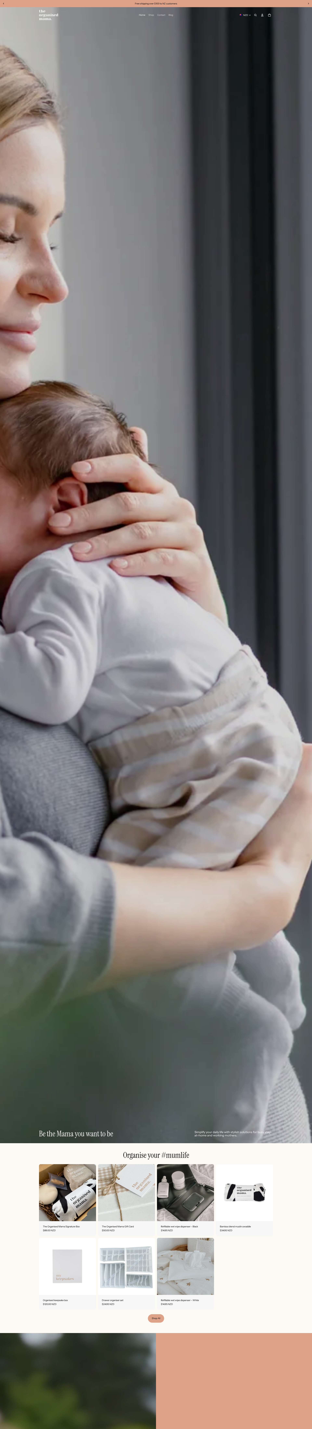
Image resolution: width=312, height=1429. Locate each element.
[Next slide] (308, 3)
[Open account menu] (262, 15)
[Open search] (255, 15)
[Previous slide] (3, 3)
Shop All (156, 1318)
